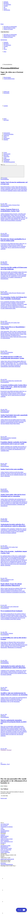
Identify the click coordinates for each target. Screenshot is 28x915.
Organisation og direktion (7, 826)
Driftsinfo (6, 1)
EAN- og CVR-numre (6, 849)
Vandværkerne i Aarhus (6, 848)
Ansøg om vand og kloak (7, 838)
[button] (5, 32)
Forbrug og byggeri (8, 29)
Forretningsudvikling (8, 134)
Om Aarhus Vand (5, 824)
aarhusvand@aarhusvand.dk (7, 859)
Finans (5, 137)
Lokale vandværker (5, 852)
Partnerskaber (7, 133)
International (6, 138)
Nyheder (6, 6)
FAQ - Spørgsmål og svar (7, 841)
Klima (5, 118)
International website (5, 845)
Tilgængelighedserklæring (7, 864)
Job (4, 7)
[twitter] (15, 901)
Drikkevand (6, 91)
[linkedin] (15, 878)
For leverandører (4, 851)
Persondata (3, 863)
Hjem (5, 51)
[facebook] (15, 890)
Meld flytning (4, 837)
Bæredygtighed (7, 77)
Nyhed (5, 152)
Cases (5, 158)
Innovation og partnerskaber (10, 26)
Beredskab (6, 3)
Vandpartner (6, 160)
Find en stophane (5, 840)
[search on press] (12, 171)
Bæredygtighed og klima (9, 28)
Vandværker (6, 156)
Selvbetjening (7, 10)
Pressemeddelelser (5, 830)
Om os (5, 8)
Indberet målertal (5, 836)
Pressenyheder (7, 153)
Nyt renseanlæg (7, 4)
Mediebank (3, 832)
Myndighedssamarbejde (9, 162)
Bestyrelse (6, 155)
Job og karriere (4, 825)
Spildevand (6, 135)
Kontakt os (3, 843)
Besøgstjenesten (4, 847)
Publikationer (7, 159)
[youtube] (15, 913)
